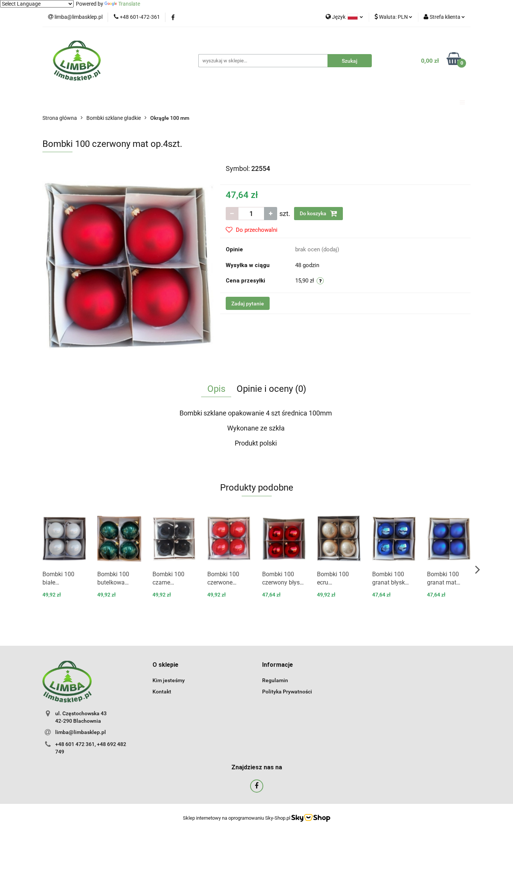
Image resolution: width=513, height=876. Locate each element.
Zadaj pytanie (247, 304)
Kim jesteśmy (168, 680)
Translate (129, 4)
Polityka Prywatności (287, 692)
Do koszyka (313, 213)
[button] (165, 665)
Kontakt (161, 692)
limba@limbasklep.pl (80, 732)
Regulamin (275, 680)
